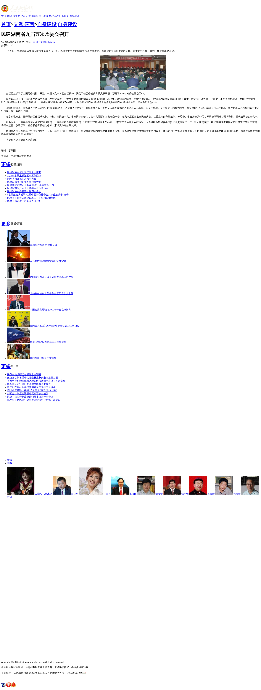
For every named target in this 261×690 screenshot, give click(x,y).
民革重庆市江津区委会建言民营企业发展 (29, 384)
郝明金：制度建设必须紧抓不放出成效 (27, 393)
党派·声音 (24, 24)
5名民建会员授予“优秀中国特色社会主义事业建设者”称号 (38, 194)
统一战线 (43, 16)
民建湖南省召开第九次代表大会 (24, 182)
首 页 (4, 16)
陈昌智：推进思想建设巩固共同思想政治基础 (31, 197)
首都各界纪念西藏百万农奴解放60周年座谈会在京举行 (36, 381)
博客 (9, 463)
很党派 (16, 16)
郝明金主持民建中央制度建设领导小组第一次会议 (33, 400)
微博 (9, 460)
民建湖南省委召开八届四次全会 (24, 191)
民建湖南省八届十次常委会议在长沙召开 (29, 188)
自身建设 (74, 16)
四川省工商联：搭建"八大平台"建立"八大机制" (32, 390)
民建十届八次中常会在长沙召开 (24, 201)
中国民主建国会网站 (44, 42)
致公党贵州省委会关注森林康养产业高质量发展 (32, 377)
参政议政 (54, 16)
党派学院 (33, 16)
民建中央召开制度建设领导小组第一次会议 (30, 396)
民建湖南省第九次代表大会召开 (24, 172)
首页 (6, 24)
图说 (9, 16)
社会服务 (64, 16)
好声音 (24, 16)
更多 (6, 164)
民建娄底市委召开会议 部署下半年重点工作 (30, 185)
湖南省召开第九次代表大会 (21, 178)
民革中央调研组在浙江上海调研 (24, 374)
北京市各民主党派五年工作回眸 (24, 175)
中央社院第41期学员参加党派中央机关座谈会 (31, 387)
